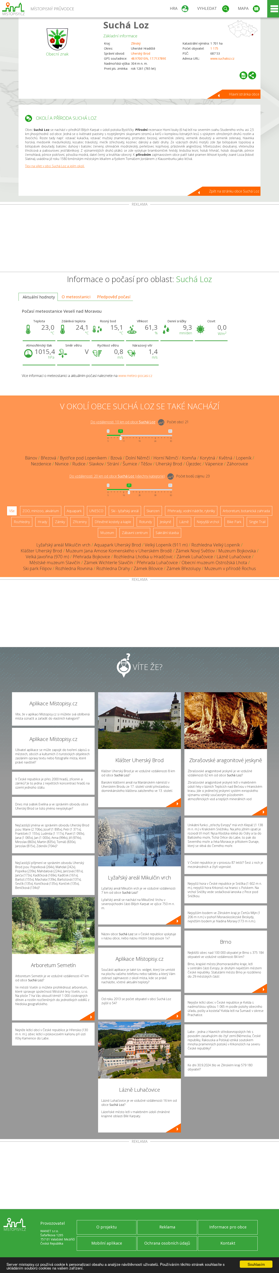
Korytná (207, 458)
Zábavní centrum (135, 532)
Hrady (42, 521)
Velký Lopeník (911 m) (166, 545)
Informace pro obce (228, 1227)
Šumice (130, 464)
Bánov (31, 458)
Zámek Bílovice (148, 568)
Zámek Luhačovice (195, 557)
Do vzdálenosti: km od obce (122, 422)
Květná (225, 458)
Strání (113, 464)
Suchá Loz (126, 25)
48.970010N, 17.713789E (148, 58)
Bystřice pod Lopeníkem (83, 458)
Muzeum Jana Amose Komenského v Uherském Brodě (119, 551)
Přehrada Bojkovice (91, 557)
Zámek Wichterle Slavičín (108, 562)
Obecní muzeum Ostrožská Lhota (214, 562)
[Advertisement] (139, 239)
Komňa (189, 458)
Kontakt (227, 1243)
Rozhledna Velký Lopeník (215, 545)
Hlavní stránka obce (244, 94)
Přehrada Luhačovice (157, 562)
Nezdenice (41, 464)
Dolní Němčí (138, 458)
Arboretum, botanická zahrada (246, 510)
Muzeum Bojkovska (237, 551)
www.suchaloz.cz (222, 58)
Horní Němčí (165, 458)
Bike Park (234, 521)
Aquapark (74, 510)
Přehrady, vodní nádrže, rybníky (191, 510)
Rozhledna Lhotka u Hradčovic (143, 557)
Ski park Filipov (37, 568)
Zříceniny (80, 521)
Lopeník (244, 458)
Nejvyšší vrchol (208, 521)
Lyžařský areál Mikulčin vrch (63, 545)
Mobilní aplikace (106, 1243)
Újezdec (193, 464)
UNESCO (96, 510)
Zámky (60, 521)
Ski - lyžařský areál (125, 510)
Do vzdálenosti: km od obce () (117, 476)
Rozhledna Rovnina (74, 568)
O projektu (106, 1227)
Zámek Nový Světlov (195, 551)
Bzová (116, 458)
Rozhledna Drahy (113, 568)
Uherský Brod (140, 53)
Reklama (167, 1227)
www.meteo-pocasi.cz (135, 375)
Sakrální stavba (167, 532)
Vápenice (214, 464)
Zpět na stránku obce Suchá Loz (234, 191)
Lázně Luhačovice (234, 557)
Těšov (146, 464)
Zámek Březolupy (184, 568)
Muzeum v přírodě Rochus (230, 568)
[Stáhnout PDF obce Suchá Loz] (243, 75)
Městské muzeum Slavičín (54, 562)
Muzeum (107, 532)
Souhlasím (256, 1264)
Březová (48, 458)
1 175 (214, 48)
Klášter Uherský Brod (41, 551)
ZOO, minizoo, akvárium (40, 510)
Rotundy (145, 521)
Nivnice (62, 464)
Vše (12, 510)
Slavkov (96, 464)
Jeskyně (165, 521)
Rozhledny (22, 521)
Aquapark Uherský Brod (117, 545)
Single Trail (257, 521)
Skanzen (153, 510)
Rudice (78, 464)
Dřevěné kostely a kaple (113, 521)
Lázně (184, 521)
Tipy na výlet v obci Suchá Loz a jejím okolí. (55, 166)
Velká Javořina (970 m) (47, 557)
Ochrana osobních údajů (167, 1243)
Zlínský (136, 43)
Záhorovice (237, 464)
